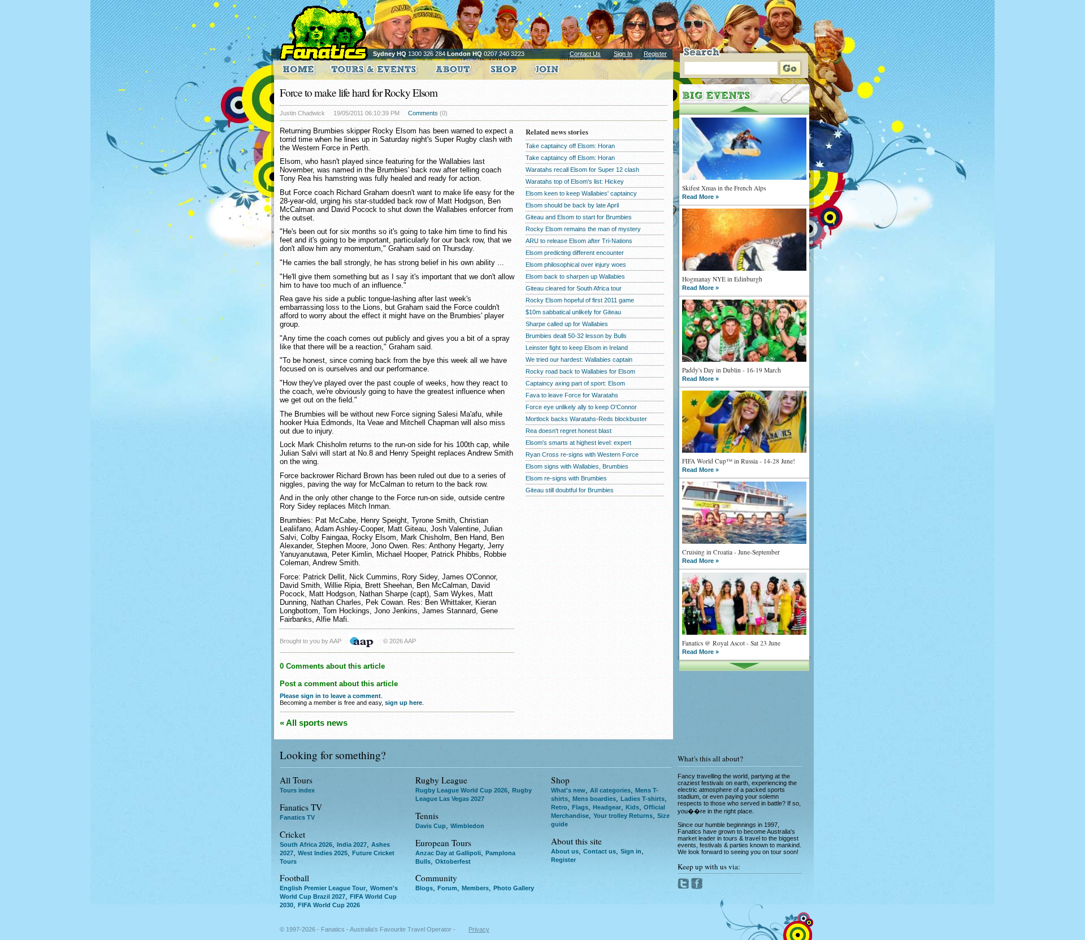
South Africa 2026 (306, 844)
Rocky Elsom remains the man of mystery (583, 229)
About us (565, 851)
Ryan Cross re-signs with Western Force (582, 454)
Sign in (630, 851)
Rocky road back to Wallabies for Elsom (580, 371)
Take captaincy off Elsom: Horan (570, 145)
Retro (559, 807)
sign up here (403, 702)
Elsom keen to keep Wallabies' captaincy (581, 193)
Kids (632, 807)
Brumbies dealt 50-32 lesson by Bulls (576, 335)
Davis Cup (430, 825)
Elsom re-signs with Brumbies (566, 478)
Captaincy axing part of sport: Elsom (575, 383)
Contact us (599, 851)
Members (475, 888)
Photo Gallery (513, 888)
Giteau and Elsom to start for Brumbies (579, 217)
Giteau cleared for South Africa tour (574, 288)
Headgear (607, 807)
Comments (423, 113)
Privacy (478, 929)
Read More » (700, 196)
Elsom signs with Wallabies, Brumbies (577, 466)
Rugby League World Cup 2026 (461, 790)
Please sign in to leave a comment (330, 695)
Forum (447, 888)
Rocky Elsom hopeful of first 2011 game (580, 300)
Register (655, 53)
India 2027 (352, 844)
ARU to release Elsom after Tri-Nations (579, 240)
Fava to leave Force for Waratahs (572, 395)
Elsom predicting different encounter (575, 252)
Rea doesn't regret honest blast (568, 430)
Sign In (623, 53)
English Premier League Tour (323, 888)
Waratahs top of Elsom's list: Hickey (575, 181)
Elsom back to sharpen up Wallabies (575, 276)
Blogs (424, 888)
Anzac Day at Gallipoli (448, 853)
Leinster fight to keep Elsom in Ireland (577, 347)
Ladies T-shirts (642, 798)
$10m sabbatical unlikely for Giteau (573, 312)
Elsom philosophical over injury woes (576, 264)
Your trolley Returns (623, 815)
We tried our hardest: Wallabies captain (579, 359)
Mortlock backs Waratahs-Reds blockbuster (586, 418)
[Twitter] (684, 886)
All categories (610, 790)
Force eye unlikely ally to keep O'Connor (581, 407)
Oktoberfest (453, 861)
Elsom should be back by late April (572, 205)
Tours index (297, 790)
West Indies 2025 (323, 853)
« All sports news (314, 722)
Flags (580, 807)
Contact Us (585, 53)
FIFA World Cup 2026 (329, 905)
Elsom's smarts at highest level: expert (578, 442)
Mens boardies (594, 798)
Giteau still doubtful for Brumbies (570, 490)
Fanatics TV (297, 817)
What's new (568, 790)
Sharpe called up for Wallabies (567, 323)
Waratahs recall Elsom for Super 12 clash (582, 169)
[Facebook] (697, 886)
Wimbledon (467, 825)
